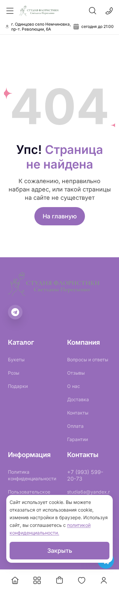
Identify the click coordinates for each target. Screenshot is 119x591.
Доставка (78, 399)
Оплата (75, 426)
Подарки (18, 386)
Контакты (77, 412)
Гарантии (77, 439)
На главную (60, 216)
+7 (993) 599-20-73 (85, 475)
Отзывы (76, 373)
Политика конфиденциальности (32, 475)
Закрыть (59, 550)
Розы (13, 373)
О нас (73, 386)
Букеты (16, 359)
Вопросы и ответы (87, 359)
